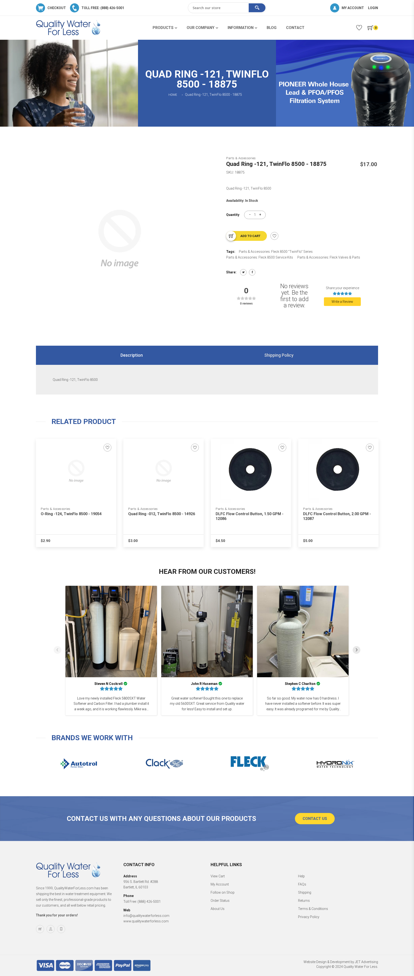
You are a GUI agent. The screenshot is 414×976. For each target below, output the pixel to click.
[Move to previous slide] (57, 650)
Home (172, 94)
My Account (220, 884)
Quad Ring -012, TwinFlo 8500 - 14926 (161, 514)
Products (163, 27)
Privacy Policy (308, 917)
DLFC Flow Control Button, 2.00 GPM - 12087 (337, 516)
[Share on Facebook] (252, 272)
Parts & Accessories (241, 158)
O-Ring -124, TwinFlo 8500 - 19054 (71, 514)
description (132, 355)
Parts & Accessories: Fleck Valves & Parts (328, 257)
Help (301, 876)
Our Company (200, 27)
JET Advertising (366, 962)
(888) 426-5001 (149, 901)
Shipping (304, 892)
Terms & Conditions (313, 909)
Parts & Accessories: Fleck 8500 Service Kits (259, 257)
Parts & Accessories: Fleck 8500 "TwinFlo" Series (276, 252)
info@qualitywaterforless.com (146, 916)
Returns (304, 901)
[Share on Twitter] (243, 272)
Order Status (220, 901)
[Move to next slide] (356, 650)
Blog (271, 27)
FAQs (302, 884)
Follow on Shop (223, 892)
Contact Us (315, 818)
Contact (295, 27)
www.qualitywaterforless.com (146, 921)
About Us (217, 909)
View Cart (218, 876)
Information (240, 27)
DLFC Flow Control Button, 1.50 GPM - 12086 (249, 516)
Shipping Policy (278, 355)
